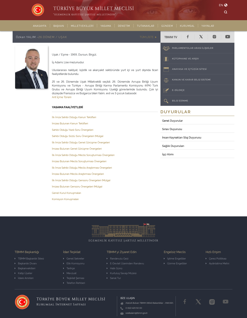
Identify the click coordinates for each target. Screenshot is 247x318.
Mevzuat (71, 273)
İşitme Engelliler (176, 258)
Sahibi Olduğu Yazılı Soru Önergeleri (72, 129)
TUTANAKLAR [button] (145, 25)
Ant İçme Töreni (61, 97)
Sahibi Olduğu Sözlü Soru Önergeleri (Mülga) (77, 136)
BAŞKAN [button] (58, 25)
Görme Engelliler (177, 263)
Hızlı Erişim (213, 252)
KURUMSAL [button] (187, 25)
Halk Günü (116, 268)
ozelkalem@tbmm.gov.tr (137, 312)
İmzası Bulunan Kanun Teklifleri (70, 123)
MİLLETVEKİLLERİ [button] (82, 25)
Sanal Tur (115, 278)
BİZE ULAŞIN (127, 297)
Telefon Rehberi (76, 283)
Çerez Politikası (217, 258)
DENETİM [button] (124, 25)
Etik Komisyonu (76, 263)
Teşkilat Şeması (75, 278)
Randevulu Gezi (119, 258)
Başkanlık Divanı (27, 263)
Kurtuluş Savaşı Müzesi (123, 273)
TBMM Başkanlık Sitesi (31, 258)
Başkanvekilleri (26, 268)
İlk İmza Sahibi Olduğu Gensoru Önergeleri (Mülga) (81, 180)
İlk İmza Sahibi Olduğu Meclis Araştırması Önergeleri (82, 167)
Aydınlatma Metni (219, 263)
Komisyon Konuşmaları (65, 199)
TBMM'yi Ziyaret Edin (121, 252)
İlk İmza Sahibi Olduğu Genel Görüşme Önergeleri (81, 142)
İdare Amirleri (25, 278)
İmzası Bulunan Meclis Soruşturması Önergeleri (79, 161)
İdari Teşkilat (71, 252)
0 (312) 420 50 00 (134, 307)
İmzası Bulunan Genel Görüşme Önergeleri (77, 148)
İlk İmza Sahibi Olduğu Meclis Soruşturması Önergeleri (83, 155)
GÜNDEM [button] (167, 25)
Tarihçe (71, 268)
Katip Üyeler (25, 273)
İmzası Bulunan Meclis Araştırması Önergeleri (78, 173)
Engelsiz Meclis (175, 252)
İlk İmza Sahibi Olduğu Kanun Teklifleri (74, 117)
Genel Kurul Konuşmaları (66, 193)
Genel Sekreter (75, 258)
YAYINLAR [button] (207, 25)
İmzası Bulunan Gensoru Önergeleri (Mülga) (77, 186)
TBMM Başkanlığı (27, 252)
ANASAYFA (40, 25)
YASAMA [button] (105, 25)
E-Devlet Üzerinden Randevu (127, 263)
